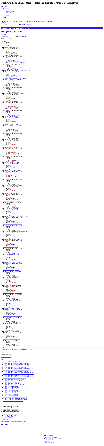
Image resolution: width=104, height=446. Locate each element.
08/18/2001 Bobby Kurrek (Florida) (11, 162)
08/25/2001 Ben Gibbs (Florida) (10, 116)
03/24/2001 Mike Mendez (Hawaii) (11, 308)
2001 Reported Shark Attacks (11, 32)
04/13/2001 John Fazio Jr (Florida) (11, 277)
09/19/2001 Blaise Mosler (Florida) (11, 47)
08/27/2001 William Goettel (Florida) (11, 108)
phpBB (7, 421)
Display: (4, 349)
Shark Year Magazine (49, 439)
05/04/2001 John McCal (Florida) (10, 247)
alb (12, 175)
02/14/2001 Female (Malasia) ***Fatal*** (12, 316)
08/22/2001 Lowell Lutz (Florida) (10, 124)
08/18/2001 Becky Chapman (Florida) (11, 170)
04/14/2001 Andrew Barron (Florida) (11, 262)
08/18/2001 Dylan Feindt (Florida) (11, 155)
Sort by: (13, 349)
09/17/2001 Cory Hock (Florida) (10, 55)
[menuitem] (10, 11)
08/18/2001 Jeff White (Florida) (10, 139)
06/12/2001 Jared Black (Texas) (10, 208)
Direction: (23, 349)
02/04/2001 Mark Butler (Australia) (11, 331)
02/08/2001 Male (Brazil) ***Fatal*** (12, 323)
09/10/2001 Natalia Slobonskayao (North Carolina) (14, 78)
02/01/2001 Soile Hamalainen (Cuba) (11, 339)
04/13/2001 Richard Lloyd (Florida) (11, 270)
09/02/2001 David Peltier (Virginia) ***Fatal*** (14, 93)
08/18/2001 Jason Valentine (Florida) (11, 147)
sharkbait (7, 48)
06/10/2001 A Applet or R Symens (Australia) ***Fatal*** (16, 216)
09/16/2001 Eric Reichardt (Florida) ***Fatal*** (14, 62)
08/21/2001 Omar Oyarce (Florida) (11, 131)
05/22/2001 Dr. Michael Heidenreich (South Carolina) (15, 231)
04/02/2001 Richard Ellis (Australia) (11, 300)
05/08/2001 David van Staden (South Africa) (13, 239)
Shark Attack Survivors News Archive (52, 438)
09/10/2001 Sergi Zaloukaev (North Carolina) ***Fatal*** (16, 70)
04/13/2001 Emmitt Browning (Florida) (12, 285)
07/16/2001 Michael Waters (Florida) (11, 193)
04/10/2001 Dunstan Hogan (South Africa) (12, 293)
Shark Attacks (47, 441)
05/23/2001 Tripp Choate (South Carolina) (12, 224)
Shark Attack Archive (49, 442)
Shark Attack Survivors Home (51, 437)
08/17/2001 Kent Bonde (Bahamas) (11, 178)
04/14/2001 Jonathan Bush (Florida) (11, 254)
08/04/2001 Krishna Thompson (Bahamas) (12, 185)
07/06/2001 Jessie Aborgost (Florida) (11, 201)
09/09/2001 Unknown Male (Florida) (11, 85)
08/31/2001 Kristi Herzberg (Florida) (11, 101)
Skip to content (4, 6)
